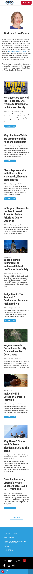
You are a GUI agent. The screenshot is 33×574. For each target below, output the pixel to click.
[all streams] (30, 571)
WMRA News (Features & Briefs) (12, 391)
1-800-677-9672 (8, 550)
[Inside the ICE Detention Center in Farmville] (15, 380)
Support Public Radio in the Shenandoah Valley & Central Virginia (15, 542)
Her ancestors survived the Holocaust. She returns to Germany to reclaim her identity (16, 102)
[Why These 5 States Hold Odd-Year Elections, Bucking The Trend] (15, 431)
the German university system (17, 51)
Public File (6, 546)
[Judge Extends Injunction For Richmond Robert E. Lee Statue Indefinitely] (15, 246)
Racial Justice (7, 257)
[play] (3, 572)
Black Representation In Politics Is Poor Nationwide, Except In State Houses (15, 175)
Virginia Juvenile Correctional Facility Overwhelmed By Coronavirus (15, 349)
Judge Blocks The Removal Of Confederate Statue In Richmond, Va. (16, 299)
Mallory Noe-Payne (8, 111)
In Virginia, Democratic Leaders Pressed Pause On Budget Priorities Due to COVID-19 (16, 214)
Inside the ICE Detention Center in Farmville (14, 397)
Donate (27, 3)
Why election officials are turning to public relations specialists (15, 138)
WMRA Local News (9, 537)
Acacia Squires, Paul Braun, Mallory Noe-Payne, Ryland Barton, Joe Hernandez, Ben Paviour (16, 455)
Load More (16, 517)
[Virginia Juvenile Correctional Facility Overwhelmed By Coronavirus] (15, 335)
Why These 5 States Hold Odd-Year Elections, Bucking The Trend (16, 446)
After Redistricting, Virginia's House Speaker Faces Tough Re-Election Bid (15, 484)
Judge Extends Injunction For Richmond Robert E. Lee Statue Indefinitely (16, 264)
